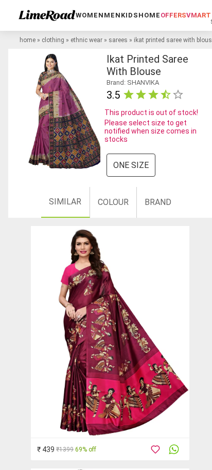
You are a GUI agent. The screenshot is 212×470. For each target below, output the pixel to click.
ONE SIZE (131, 165)
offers (173, 15)
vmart (198, 15)
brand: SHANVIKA (133, 82)
